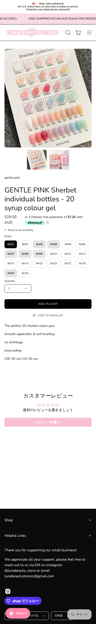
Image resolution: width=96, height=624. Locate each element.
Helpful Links (15, 535)
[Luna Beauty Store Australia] (32, 32)
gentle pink (12, 178)
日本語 (59, 615)
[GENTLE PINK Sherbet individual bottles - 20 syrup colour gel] (37, 160)
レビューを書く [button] (48, 422)
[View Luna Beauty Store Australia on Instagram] (7, 591)
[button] (67, 32)
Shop (8, 520)
